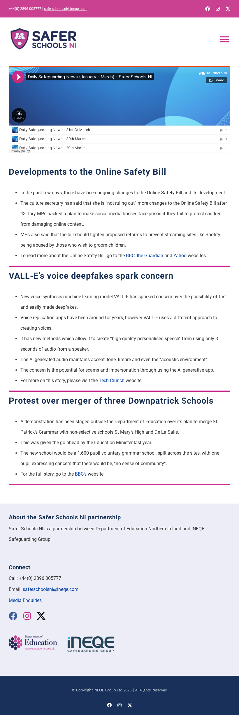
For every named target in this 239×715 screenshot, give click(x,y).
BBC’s (81, 474)
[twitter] (228, 8)
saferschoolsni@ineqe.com (65, 9)
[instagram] (218, 8)
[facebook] (207, 8)
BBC (130, 255)
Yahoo (180, 255)
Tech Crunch (111, 380)
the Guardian (150, 255)
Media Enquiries (25, 600)
